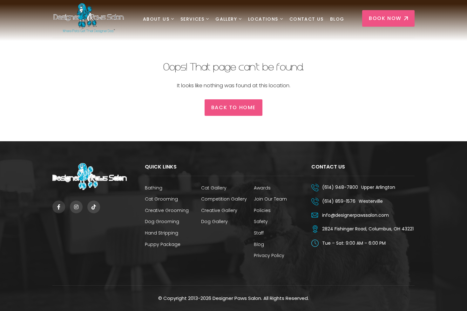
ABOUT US (156, 19)
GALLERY (226, 19)
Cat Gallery (214, 188)
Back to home (233, 107)
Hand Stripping (161, 233)
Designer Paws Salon (237, 298)
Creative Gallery (219, 210)
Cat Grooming (161, 199)
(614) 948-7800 (340, 187)
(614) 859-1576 (338, 201)
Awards (262, 188)
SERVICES (192, 19)
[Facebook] (58, 207)
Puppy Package (162, 244)
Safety (261, 221)
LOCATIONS (263, 19)
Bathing (153, 188)
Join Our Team (270, 199)
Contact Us (306, 19)
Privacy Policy (269, 255)
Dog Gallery (214, 221)
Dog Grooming (162, 221)
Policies (262, 210)
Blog (337, 19)
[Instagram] (76, 207)
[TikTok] (93, 207)
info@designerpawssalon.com (355, 215)
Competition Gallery (224, 199)
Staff (259, 233)
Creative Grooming (167, 210)
